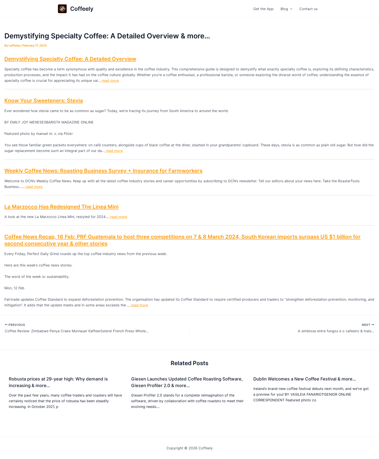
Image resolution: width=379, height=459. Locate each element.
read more (110, 80)
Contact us (308, 9)
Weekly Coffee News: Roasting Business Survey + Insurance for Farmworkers (103, 171)
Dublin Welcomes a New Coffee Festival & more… (304, 379)
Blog (284, 9)
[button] (290, 9)
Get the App (263, 9)
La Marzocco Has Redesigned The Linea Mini (61, 207)
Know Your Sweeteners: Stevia (43, 100)
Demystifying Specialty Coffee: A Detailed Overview (70, 59)
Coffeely (81, 8)
